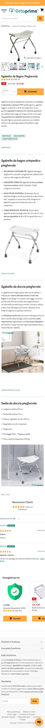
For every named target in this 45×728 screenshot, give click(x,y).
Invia (35, 701)
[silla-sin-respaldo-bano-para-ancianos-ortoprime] (5, 66)
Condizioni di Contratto (27, 714)
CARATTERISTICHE (9, 139)
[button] (7, 79)
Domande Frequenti (8, 717)
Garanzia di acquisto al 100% (14, 608)
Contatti (22, 719)
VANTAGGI (6, 136)
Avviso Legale (12, 714)
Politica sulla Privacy (13, 712)
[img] (5, 531)
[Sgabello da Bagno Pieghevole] (14, 66)
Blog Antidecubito (24, 717)
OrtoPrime (5, 26)
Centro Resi (37, 717)
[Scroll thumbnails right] (42, 66)
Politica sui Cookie (29, 712)
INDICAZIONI (19, 136)
